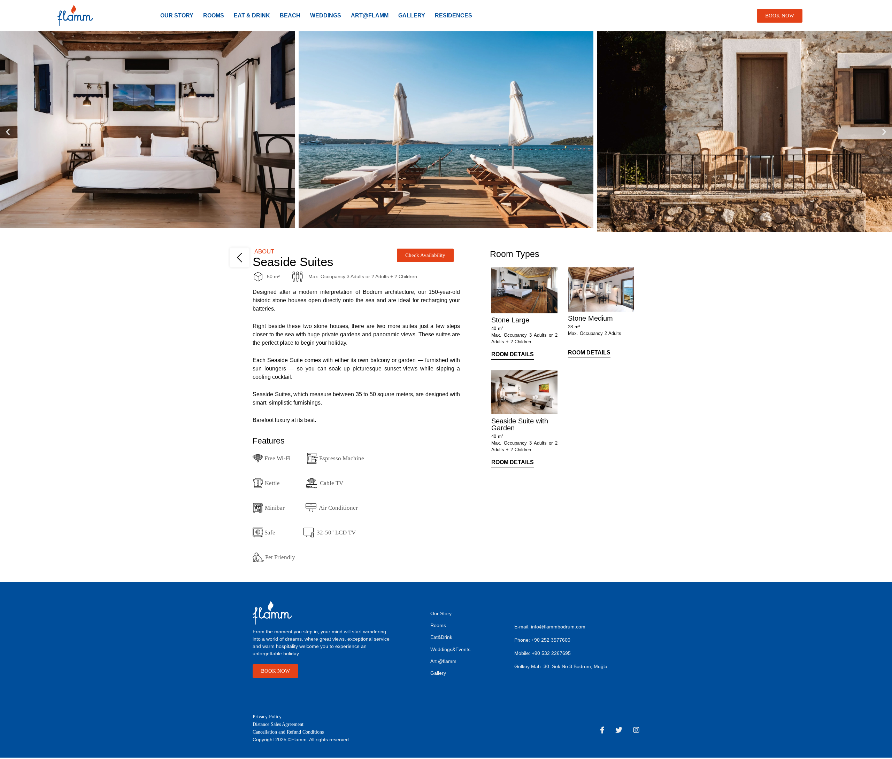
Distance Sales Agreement (278, 724)
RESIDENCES (453, 15)
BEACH (290, 15)
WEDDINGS (325, 15)
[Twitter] (619, 730)
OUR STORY (176, 15)
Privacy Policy (267, 716)
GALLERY (411, 15)
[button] (7, 131)
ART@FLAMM (370, 15)
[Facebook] (602, 730)
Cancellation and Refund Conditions (288, 732)
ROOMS (213, 15)
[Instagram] (636, 730)
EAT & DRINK (252, 15)
